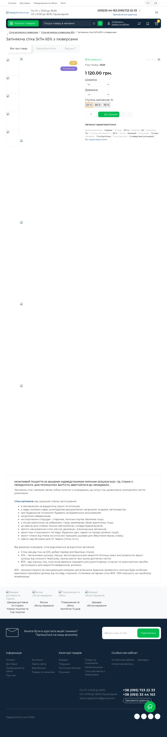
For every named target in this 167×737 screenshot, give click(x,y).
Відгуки (70, 48)
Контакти (37, 659)
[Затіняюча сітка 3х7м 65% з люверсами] (61, 98)
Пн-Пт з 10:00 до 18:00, (93, 690)
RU (148, 3)
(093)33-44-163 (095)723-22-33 (117, 10)
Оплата (12, 3)
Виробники (39, 668)
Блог (63, 3)
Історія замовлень (122, 663)
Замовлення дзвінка (125, 14)
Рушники (64, 672)
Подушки (64, 663)
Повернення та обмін (45, 3)
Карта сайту (39, 663)
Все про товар (18, 48)
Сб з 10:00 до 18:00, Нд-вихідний (98, 694)
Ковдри (63, 659)
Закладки (143, 659)
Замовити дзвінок (137, 700)
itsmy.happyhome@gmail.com (97, 698)
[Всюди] (94, 23)
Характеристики (46, 48)
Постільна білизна (70, 668)
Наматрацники (94, 667)
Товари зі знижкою (43, 672)
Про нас (11, 675)
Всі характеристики (96, 139)
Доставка (25, 3)
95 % (106, 104)
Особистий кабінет (123, 659)
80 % (98, 104)
